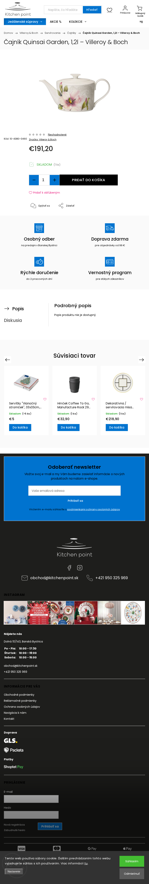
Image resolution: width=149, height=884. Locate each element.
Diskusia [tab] (13, 320)
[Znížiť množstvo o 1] (34, 180)
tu (86, 863)
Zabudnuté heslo (14, 830)
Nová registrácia (14, 824)
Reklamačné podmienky (20, 701)
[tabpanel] (26, 400)
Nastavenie (14, 871)
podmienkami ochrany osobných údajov (93, 509)
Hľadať (92, 10)
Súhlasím (131, 861)
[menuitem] (25, 21)
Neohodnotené (57, 134)
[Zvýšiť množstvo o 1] (54, 180)
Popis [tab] (18, 309)
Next (142, 359)
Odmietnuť (132, 874)
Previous (8, 359)
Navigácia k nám (15, 713)
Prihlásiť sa (75, 501)
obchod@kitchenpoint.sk (54, 578)
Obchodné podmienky (19, 695)
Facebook (69, 568)
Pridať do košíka (88, 179)
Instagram (80, 568)
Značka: (42, 139)
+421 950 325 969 (111, 578)
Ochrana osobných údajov (22, 707)
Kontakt (9, 719)
